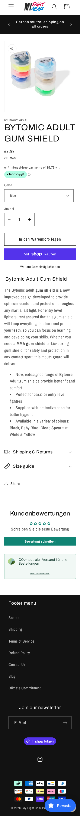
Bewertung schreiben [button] (40, 541)
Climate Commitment (25, 688)
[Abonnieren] (65, 722)
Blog (12, 676)
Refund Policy (19, 652)
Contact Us (17, 664)
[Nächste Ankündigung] (71, 24)
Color (8, 185)
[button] (11, 7)
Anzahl (9, 208)
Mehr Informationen (39, 573)
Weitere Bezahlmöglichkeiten (40, 267)
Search (14, 617)
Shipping (15, 629)
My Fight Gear (32, 808)
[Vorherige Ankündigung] (9, 24)
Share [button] (15, 483)
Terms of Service (21, 641)
